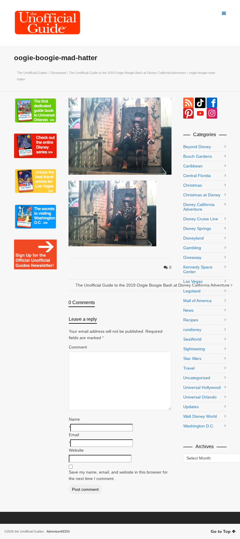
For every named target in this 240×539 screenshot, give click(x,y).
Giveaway (192, 257)
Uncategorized (196, 377)
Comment (78, 347)
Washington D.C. (198, 426)
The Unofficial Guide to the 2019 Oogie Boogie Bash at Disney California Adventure (127, 72)
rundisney (192, 329)
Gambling (192, 247)
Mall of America (197, 300)
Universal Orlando (200, 397)
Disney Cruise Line (200, 218)
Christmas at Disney (201, 195)
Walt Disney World (200, 416)
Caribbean (193, 166)
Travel (189, 368)
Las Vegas (193, 281)
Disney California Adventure (199, 207)
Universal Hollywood (202, 387)
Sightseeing (194, 348)
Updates (191, 406)
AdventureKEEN (58, 531)
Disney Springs (197, 228)
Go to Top (221, 531)
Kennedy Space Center (197, 269)
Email (74, 434)
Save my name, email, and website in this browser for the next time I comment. (118, 475)
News (188, 310)
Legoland (191, 291)
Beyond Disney (197, 146)
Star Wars (192, 358)
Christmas (192, 185)
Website (76, 450)
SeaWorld (192, 339)
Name (74, 419)
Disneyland (58, 72)
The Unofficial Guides (32, 72)
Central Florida (197, 175)
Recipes (190, 320)
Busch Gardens (197, 156)
